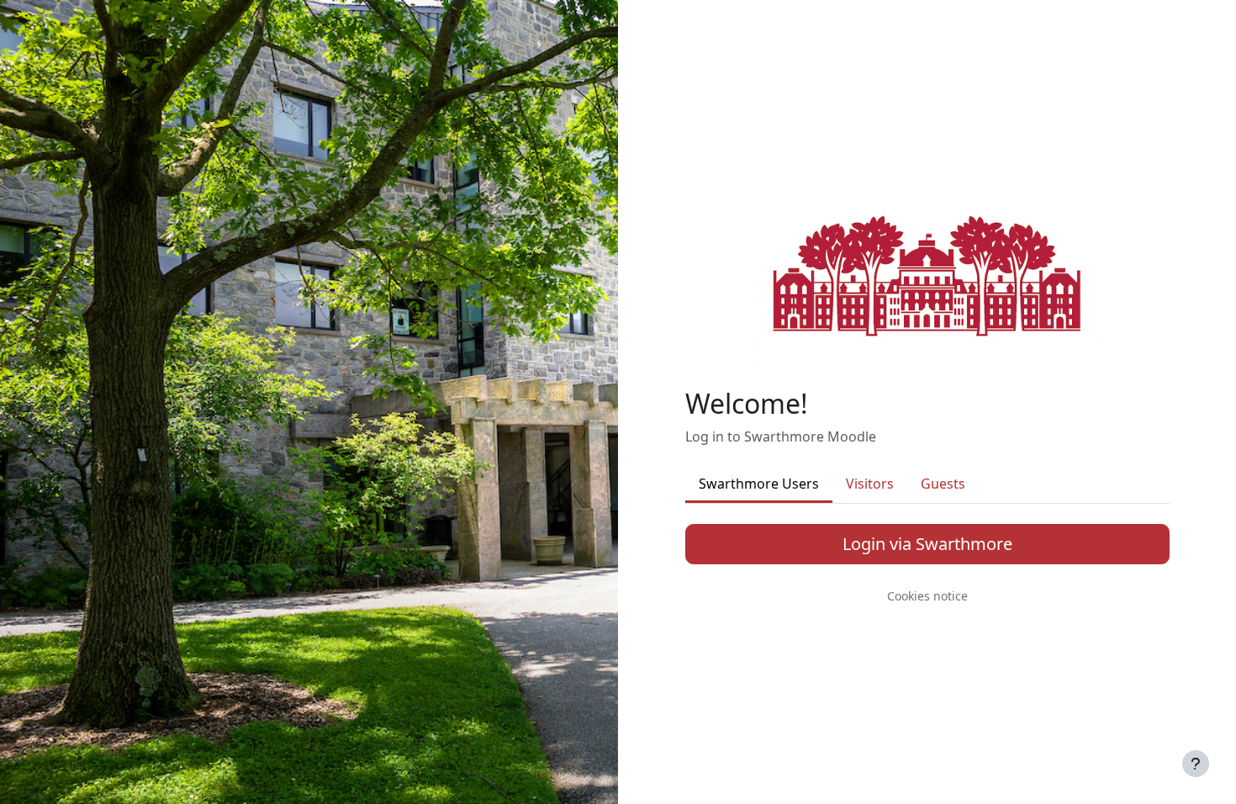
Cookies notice (927, 596)
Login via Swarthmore (927, 543)
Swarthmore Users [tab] (759, 483)
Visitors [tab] (870, 483)
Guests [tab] (943, 483)
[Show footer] (1195, 763)
